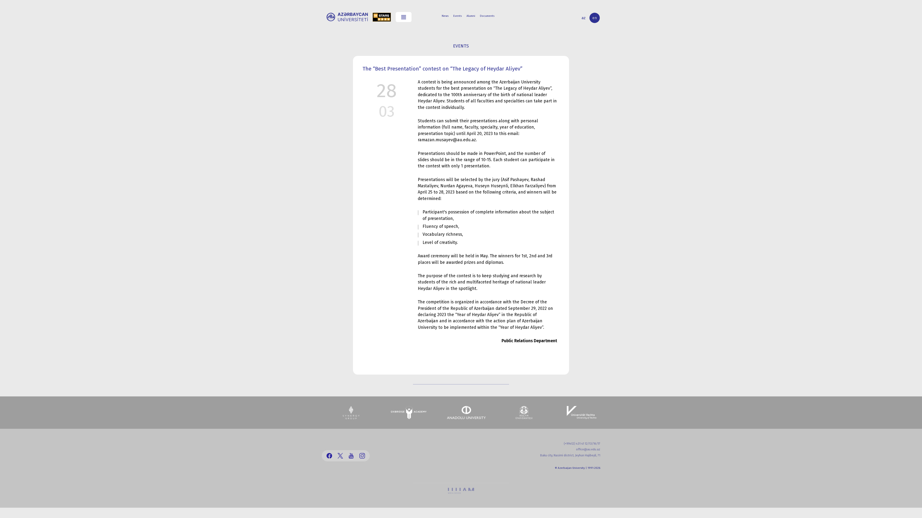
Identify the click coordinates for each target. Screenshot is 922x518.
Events (457, 16)
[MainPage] (347, 17)
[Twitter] (340, 456)
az (584, 18)
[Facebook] (329, 456)
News (445, 16)
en (594, 18)
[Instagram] (362, 456)
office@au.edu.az (588, 449)
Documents (487, 16)
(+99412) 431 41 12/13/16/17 (582, 443)
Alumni (471, 16)
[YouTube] (351, 456)
